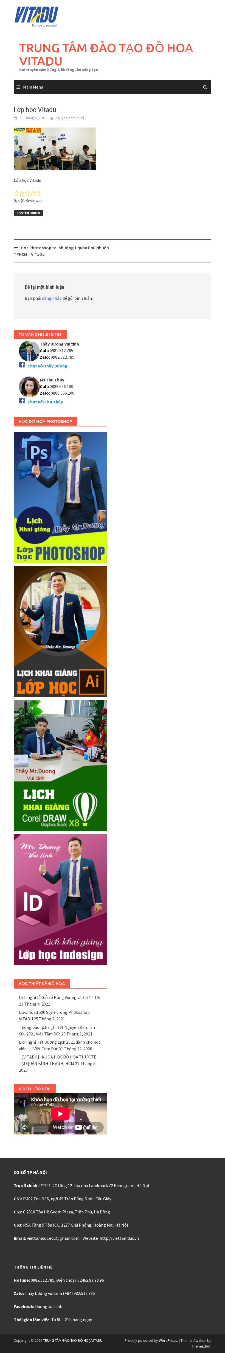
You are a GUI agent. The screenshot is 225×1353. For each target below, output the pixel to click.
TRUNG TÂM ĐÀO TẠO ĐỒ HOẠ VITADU (106, 54)
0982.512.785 (61, 350)
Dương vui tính (48, 1306)
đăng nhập (52, 298)
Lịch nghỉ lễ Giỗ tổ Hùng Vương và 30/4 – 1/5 (59, 997)
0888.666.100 (62, 393)
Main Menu (33, 87)
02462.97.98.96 (90, 1280)
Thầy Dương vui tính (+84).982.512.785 (60, 1293)
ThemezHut (201, 1346)
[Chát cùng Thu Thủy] (29, 386)
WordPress (168, 1340)
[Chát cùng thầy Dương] (29, 350)
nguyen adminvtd (70, 117)
